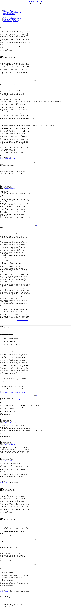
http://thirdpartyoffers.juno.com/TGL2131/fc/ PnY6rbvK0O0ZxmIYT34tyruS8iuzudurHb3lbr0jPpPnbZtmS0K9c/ (10, 158)
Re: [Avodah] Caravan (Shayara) (8, 460)
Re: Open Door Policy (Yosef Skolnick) (9, 10)
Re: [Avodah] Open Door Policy (8, 27)
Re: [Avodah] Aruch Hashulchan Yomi (9, 229)
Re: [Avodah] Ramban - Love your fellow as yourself (11, 399)
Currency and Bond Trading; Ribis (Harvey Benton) (11, 20)
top (36, 54)
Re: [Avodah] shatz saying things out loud (9, 422)
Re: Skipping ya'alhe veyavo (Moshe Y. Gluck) (10, 11)
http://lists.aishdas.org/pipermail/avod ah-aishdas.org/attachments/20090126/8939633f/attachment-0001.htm (12, 51)
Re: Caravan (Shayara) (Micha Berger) (9, 19)
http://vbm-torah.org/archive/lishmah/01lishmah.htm (10, 345)
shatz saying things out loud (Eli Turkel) (9, 14)
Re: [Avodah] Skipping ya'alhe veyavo (9, 444)
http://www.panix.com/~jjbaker (22, 320)
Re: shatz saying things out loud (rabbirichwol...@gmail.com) (12, 17)
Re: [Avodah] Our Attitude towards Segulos (10, 84)
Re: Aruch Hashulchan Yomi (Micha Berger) (10, 22)
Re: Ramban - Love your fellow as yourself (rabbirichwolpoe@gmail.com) (14, 16)
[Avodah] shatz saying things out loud (9, 188)
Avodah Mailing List (35, 1)
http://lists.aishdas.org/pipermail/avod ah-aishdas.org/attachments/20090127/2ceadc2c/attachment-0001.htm (12, 392)
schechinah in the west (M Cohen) (8, 13)
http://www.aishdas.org (4, 482)
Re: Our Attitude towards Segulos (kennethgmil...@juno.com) (12, 12)
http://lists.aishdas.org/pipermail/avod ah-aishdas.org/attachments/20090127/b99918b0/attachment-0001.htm (12, 513)
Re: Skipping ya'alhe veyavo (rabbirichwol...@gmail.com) (12, 18)
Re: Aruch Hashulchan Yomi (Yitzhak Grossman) (11, 21)
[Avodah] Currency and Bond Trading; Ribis (10, 491)
